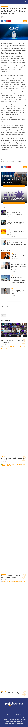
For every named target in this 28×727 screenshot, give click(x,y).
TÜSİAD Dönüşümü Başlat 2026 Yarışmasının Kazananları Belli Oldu (16, 213)
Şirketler (10, 718)
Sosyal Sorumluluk (10, 723)
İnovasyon (9, 211)
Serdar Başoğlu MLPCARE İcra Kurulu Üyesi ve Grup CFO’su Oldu (13, 459)
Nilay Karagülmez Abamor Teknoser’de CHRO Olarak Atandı (17, 292)
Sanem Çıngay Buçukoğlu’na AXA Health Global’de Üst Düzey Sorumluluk (11, 576)
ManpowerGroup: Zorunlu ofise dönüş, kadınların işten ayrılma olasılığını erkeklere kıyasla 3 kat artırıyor (18, 267)
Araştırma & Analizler (19, 718)
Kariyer (3, 456)
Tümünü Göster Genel (13, 300)
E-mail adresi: (4, 309)
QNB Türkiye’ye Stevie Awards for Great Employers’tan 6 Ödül (15, 223)
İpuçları (4, 719)
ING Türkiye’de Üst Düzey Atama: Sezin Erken (17, 255)
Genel (4, 159)
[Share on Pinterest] (9, 21)
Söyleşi (12, 721)
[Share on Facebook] (2, 21)
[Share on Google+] (7, 21)
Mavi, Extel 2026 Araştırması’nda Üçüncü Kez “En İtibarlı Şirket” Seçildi (16, 243)
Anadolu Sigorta (6, 161)
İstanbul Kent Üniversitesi (16, 161)
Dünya (7, 721)
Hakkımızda (20, 723)
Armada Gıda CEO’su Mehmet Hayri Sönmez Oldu (14, 693)
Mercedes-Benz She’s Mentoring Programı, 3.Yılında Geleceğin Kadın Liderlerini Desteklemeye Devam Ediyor (18, 280)
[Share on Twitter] (5, 21)
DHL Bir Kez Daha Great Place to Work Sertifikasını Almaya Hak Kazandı (15, 233)
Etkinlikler (18, 721)
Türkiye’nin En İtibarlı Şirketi (7, 163)
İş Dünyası (3, 691)
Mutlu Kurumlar (8, 17)
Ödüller (9, 159)
